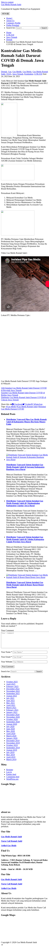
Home (8, 32)
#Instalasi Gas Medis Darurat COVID (23, 407)
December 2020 (12, 715)
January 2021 (11, 712)
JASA (8, 74)
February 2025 (12, 686)
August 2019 (11, 750)
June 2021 (10, 700)
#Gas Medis (11, 406)
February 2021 (12, 710)
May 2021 (10, 703)
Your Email (6, 657)
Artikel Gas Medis (8, 845)
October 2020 (12, 719)
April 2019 (10, 757)
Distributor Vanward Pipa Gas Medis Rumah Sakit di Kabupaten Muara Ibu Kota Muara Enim (26, 421)
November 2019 (13, 743)
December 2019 (12, 740)
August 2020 (11, 724)
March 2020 (11, 736)
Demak (9, 39)
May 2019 (10, 755)
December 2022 (12, 689)
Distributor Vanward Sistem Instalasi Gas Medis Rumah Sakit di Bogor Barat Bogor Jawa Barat (25, 584)
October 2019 (12, 745)
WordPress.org (12, 779)
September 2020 (13, 722)
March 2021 (11, 708)
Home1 (9, 18)
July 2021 (10, 698)
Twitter (28, 404)
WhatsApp (37, 404)
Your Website (6, 662)
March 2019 (11, 759)
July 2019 (10, 752)
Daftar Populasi (12, 25)
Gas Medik (17, 72)
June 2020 (10, 729)
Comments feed (12, 777)
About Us (10, 20)
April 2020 (10, 733)
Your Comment (7, 630)
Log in (9, 772)
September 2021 (13, 693)
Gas (9, 72)
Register (9, 770)
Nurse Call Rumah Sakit (11, 841)
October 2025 (12, 682)
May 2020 (10, 731)
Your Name (6, 652)
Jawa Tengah (11, 37)
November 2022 (13, 691)
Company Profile (13, 23)
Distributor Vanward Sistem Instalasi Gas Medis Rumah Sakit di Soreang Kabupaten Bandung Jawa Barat (25, 467)
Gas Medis (27, 72)
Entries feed (11, 774)
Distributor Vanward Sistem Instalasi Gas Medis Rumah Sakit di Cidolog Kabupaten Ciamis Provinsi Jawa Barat (25, 539)
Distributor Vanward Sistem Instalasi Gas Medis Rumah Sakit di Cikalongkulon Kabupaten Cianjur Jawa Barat (24, 503)
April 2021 (10, 705)
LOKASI (10, 35)
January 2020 (11, 738)
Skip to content (7, 2)
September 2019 (13, 748)
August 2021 (11, 696)
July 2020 (10, 726)
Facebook (18, 404)
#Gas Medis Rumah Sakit (27, 406)
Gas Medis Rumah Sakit (11, 4)
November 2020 (13, 717)
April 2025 (10, 684)
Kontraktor (28, 74)
